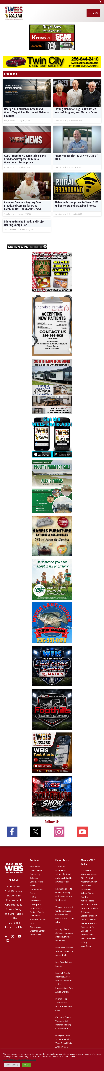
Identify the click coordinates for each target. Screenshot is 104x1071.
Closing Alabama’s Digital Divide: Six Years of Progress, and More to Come (76, 110)
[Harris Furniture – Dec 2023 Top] (52, 535)
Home (33, 896)
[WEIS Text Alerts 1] (52, 752)
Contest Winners (89, 919)
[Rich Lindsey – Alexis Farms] (52, 486)
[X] (12, 936)
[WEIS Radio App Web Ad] (52, 437)
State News (35, 927)
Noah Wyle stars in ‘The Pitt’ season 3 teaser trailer (64, 951)
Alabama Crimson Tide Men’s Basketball (89, 885)
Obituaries (35, 915)
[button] (100, 2)
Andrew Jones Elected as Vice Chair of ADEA (76, 157)
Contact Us (13, 886)
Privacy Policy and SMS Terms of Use (14, 913)
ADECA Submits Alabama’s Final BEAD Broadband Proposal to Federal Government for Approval (25, 159)
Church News (36, 870)
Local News (35, 900)
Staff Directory (13, 891)
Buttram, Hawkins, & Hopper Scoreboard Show (89, 912)
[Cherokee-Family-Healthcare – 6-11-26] (52, 325)
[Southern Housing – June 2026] (52, 386)
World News (35, 934)
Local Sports (35, 904)
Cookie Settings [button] (12, 1065)
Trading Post (87, 934)
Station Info (14, 895)
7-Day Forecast (88, 870)
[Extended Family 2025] (52, 579)
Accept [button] (26, 1065)
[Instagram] (7, 940)
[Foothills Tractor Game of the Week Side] (52, 709)
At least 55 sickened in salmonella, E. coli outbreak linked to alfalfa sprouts (63, 874)
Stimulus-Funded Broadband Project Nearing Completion (25, 223)
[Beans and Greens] (52, 271)
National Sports (37, 912)
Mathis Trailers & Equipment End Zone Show (89, 927)
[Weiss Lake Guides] (52, 622)
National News (36, 908)
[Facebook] (6, 936)
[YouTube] (19, 936)
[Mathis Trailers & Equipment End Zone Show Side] (52, 665)
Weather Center (37, 930)
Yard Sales (86, 946)
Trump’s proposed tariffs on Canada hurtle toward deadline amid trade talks (64, 914)
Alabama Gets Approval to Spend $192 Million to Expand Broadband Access (76, 203)
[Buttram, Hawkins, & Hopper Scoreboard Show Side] (52, 796)
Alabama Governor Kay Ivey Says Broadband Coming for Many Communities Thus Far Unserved (22, 205)
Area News (35, 866)
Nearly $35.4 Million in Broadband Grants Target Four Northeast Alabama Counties (26, 112)
